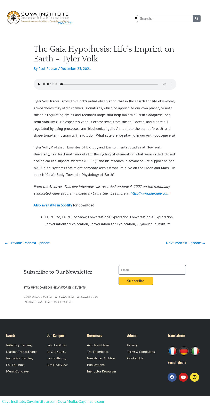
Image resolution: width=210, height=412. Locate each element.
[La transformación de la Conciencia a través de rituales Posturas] (195, 350)
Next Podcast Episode (185, 242)
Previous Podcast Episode (27, 242)
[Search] (196, 18)
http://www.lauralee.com (149, 193)
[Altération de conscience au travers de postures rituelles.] (173, 350)
